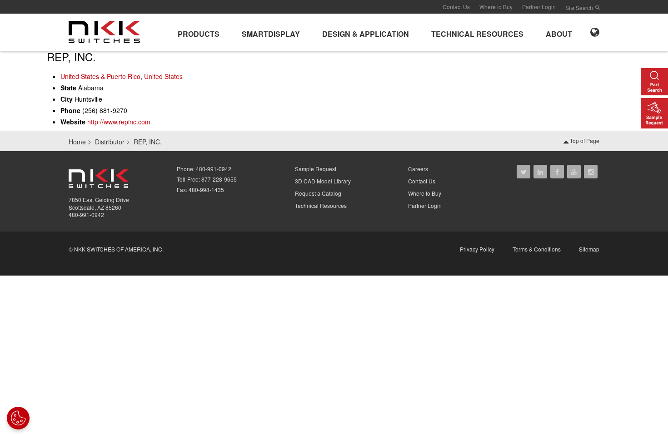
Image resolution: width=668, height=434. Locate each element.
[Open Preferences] (18, 418)
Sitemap (589, 249)
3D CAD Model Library (323, 181)
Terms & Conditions (537, 249)
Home (77, 141)
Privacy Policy (477, 249)
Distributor (110, 141)
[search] (598, 7)
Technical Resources (321, 205)
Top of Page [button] (583, 140)
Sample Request (315, 169)
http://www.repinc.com (118, 121)
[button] (198, 32)
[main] (334, 91)
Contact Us (456, 6)
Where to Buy (496, 6)
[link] (107, 31)
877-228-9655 (219, 179)
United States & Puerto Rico (100, 76)
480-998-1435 (206, 189)
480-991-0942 (86, 214)
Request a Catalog (318, 193)
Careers (418, 169)
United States (163, 76)
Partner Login (539, 6)
